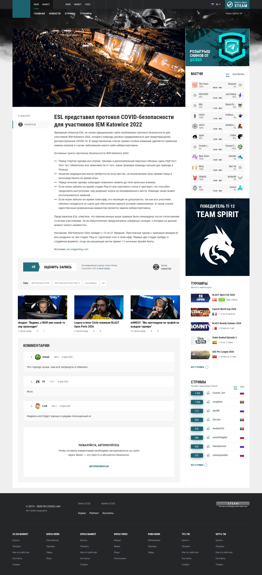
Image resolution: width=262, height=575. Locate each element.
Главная (39, 13)
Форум (117, 540)
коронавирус (91, 283)
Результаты (238, 74)
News (36, 4)
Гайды (49, 552)
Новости (55, 13)
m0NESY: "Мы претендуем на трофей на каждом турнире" (155, 324)
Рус (242, 387)
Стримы (70, 13)
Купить (16, 540)
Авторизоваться (99, 466)
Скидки (16, 565)
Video (87, 4)
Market (46, 4)
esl (103, 283)
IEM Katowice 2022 (41, 283)
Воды (116, 552)
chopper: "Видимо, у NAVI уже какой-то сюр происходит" (41, 324)
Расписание (120, 559)
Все (227, 74)
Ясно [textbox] (30, 392)
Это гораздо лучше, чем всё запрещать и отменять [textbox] (57, 367)
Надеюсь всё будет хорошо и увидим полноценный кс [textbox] (59, 416)
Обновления (52, 540)
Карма (82, 513)
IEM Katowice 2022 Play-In (67, 283)
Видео (117, 546)
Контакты (108, 513)
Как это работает (21, 552)
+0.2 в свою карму (101, 269)
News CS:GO (84, 503)
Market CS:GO (108, 503)
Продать (16, 546)
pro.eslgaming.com (77, 249)
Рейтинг (94, 513)
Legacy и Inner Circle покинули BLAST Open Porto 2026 (96, 324)
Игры (49, 559)
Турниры (86, 13)
